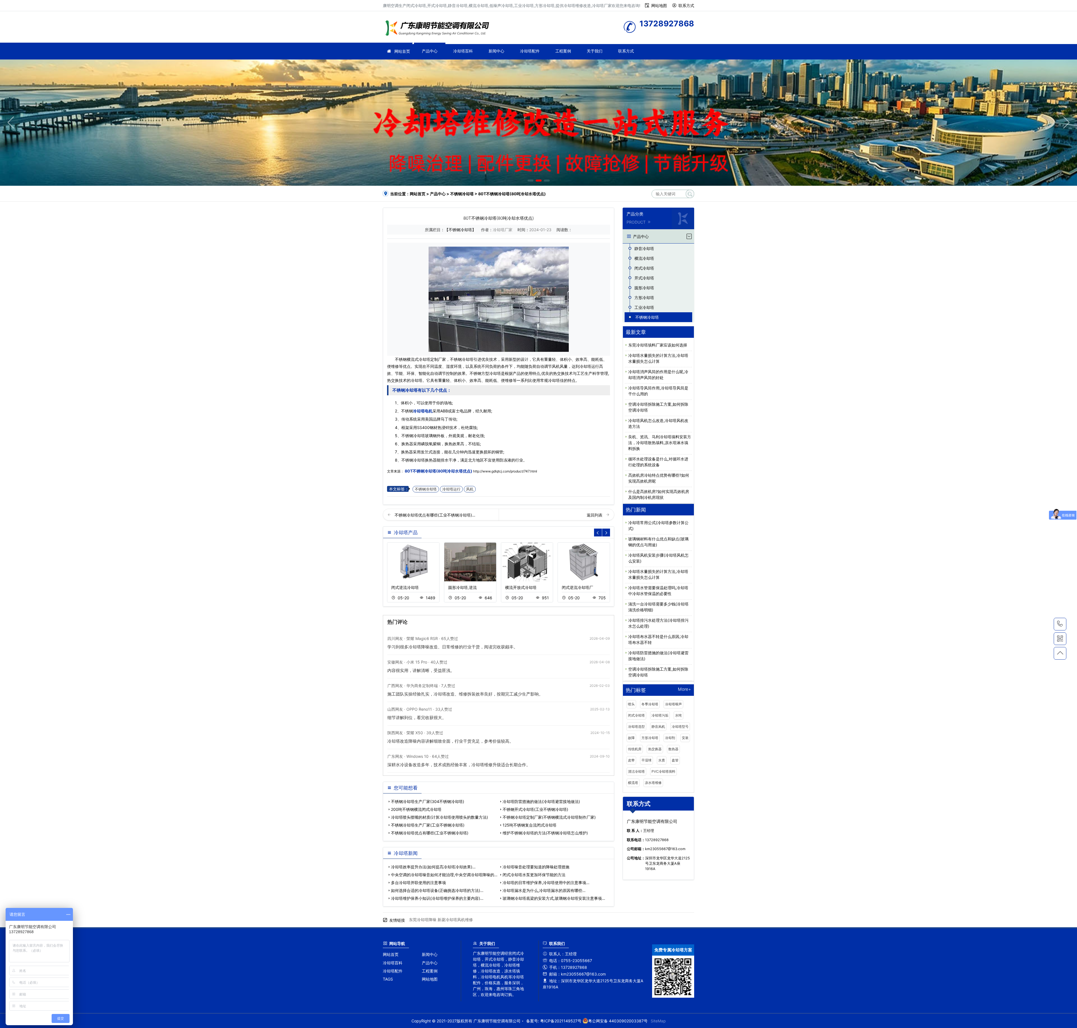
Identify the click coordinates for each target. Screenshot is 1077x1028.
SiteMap (658, 1020)
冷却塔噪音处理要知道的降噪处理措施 (536, 866)
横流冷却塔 (644, 258)
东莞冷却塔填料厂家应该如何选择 (657, 345)
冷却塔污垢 (660, 715)
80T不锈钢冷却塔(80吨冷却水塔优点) (438, 471)
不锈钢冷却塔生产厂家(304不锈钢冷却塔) (427, 801)
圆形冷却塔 (644, 287)
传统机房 (634, 749)
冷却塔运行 (451, 489)
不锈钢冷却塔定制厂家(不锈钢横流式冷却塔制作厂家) (549, 817)
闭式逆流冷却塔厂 (577, 587)
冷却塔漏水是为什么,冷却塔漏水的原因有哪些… (544, 890)
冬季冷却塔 (649, 704)
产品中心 (430, 51)
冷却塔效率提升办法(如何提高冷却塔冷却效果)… (433, 866)
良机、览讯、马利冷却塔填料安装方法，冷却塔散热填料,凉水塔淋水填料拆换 (659, 442)
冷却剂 (670, 738)
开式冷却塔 (644, 278)
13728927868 (1060, 624)
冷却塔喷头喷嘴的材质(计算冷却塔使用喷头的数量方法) (439, 817)
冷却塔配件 (530, 51)
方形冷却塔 (644, 297)
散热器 (673, 749)
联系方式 (686, 5)
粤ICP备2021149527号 (560, 1020)
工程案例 (563, 51)
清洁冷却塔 (636, 771)
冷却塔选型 (636, 726)
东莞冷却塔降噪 (422, 919)
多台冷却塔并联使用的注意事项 (418, 882)
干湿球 (646, 760)
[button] (530, 181)
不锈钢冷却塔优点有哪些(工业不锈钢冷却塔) (429, 832)
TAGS (388, 979)
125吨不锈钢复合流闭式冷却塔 (529, 825)
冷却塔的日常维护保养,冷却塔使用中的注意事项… (546, 882)
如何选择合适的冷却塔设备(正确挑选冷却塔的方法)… (437, 890)
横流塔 (633, 783)
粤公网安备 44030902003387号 (618, 1020)
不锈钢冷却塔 (462, 193)
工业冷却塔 (644, 307)
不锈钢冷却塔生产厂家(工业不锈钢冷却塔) (427, 825)
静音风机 (658, 726)
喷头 (631, 704)
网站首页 (402, 51)
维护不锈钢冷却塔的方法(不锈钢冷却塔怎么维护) (545, 832)
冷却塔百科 (463, 51)
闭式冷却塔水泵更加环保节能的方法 (534, 874)
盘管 (675, 760)
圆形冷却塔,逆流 (462, 587)
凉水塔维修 (653, 783)
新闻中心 (496, 51)
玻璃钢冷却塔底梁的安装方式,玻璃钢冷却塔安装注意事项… (554, 898)
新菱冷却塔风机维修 (455, 919)
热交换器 (655, 749)
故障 (631, 738)
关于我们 (594, 51)
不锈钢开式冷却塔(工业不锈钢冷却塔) (535, 809)
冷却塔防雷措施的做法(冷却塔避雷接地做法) (541, 801)
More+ (684, 689)
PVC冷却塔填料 (663, 771)
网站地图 (659, 5)
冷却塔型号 (680, 726)
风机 (469, 489)
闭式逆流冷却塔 (405, 587)
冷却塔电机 (422, 411)
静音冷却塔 (644, 248)
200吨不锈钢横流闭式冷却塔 (416, 809)
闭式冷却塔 (644, 268)
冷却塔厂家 (439, 29)
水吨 (678, 715)
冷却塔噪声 (673, 704)
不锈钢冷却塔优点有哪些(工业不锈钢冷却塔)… (435, 515)
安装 (685, 738)
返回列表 (595, 515)
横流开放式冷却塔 (521, 587)
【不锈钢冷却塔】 (460, 229)
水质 (661, 760)
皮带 (631, 760)
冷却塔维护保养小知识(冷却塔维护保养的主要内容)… (437, 898)
